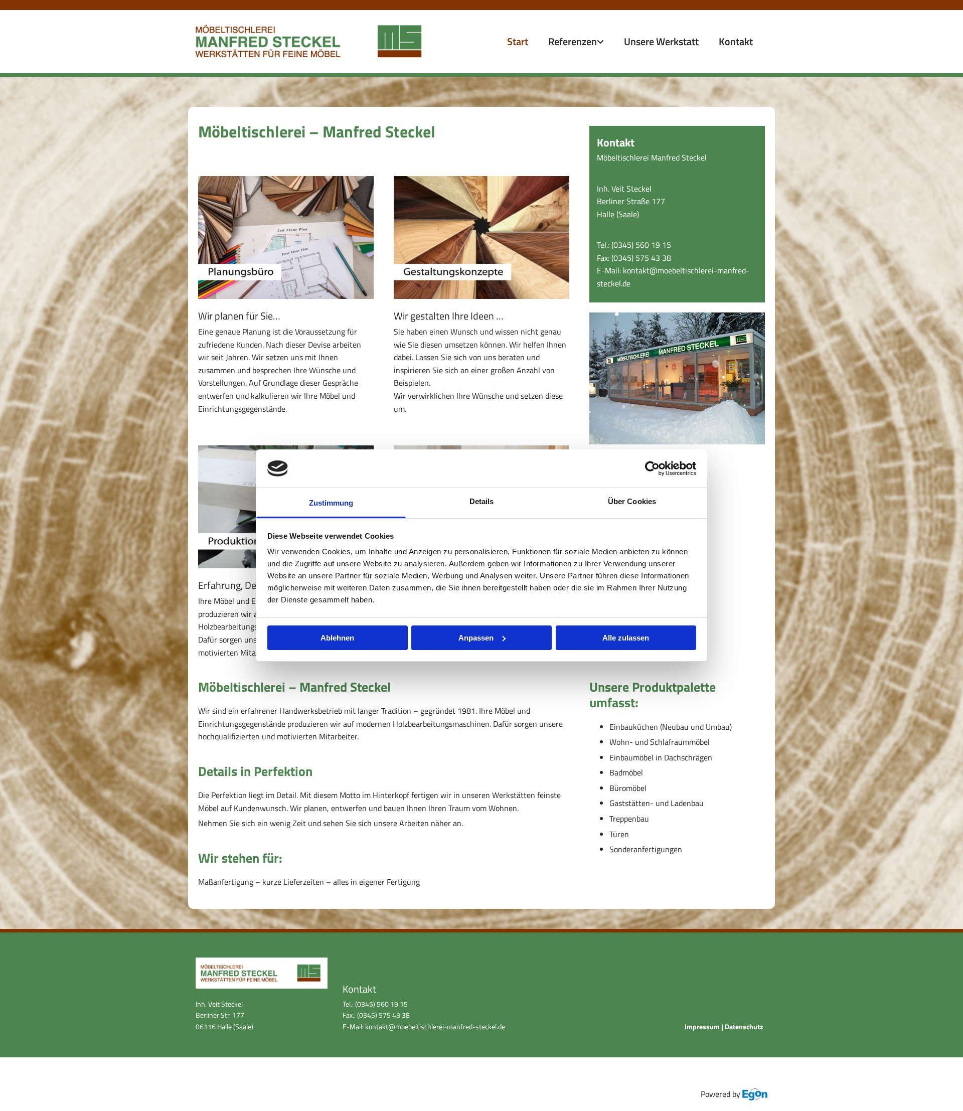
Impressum (702, 1026)
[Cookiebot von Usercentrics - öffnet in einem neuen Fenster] (652, 468)
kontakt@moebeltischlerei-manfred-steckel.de (434, 1026)
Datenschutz (744, 1026)
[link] (576, 41)
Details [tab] (481, 501)
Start (517, 41)
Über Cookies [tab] (632, 501)
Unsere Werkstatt (661, 41)
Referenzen (572, 41)
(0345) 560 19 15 (641, 245)
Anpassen (476, 637)
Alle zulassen (625, 637)
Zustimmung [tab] (331, 503)
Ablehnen (337, 637)
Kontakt (736, 41)
